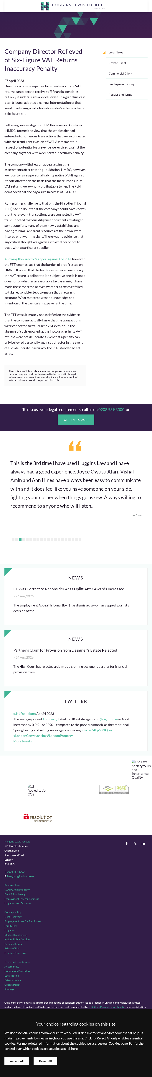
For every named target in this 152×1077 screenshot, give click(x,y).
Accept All (17, 1061)
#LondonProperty (60, 736)
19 (76, 539)
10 (45, 539)
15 (62, 539)
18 (73, 539)
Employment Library (122, 84)
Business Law (12, 885)
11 (48, 539)
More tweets (22, 741)
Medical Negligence (15, 934)
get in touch (76, 419)
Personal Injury (13, 943)
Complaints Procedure (17, 970)
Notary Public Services (17, 939)
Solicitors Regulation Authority (106, 1007)
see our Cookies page (113, 1043)
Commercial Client (120, 73)
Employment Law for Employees (22, 921)
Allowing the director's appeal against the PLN (37, 259)
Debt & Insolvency (14, 894)
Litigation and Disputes (17, 903)
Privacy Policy (12, 980)
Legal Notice (11, 975)
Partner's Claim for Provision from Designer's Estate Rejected (65, 650)
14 (59, 539)
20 (80, 539)
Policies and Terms (120, 94)
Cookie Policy (12, 984)
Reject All (45, 1061)
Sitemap (9, 989)
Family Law (10, 925)
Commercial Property (17, 889)
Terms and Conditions (16, 961)
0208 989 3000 (111, 409)
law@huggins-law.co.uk (20, 876)
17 (69, 539)
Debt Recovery (13, 916)
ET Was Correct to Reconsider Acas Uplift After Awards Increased (68, 588)
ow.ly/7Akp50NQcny (97, 730)
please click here (66, 1049)
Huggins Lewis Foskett (17, 841)
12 (52, 539)
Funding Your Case (15, 953)
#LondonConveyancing (30, 736)
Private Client (117, 63)
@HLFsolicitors (24, 714)
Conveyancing (12, 912)
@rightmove (109, 719)
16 (66, 539)
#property (50, 719)
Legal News (116, 52)
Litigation (9, 930)
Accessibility (11, 966)
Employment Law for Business (21, 898)
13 (55, 539)
